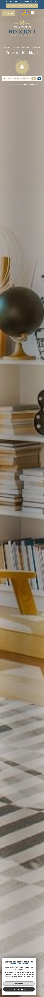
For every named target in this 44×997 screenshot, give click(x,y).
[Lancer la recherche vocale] (22, 66)
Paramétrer (18, 983)
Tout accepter (19, 989)
